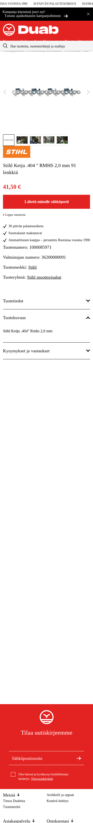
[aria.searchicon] (5, 46)
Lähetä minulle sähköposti (47, 202)
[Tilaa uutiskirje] (79, 758)
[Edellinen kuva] (4, 92)
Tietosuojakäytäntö (42, 779)
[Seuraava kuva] (88, 92)
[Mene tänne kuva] (8, 140)
